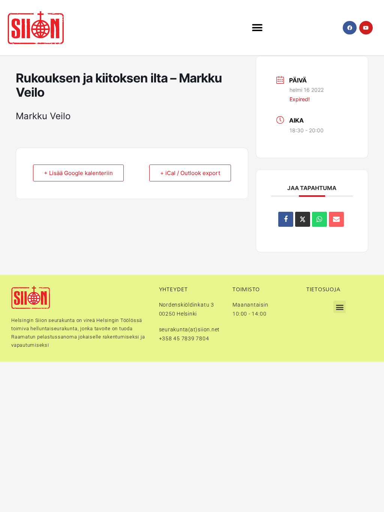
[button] (257, 27)
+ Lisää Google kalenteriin (78, 173)
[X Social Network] (302, 219)
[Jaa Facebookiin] (285, 219)
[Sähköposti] (336, 219)
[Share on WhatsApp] (319, 219)
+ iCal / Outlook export (190, 173)
